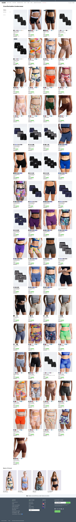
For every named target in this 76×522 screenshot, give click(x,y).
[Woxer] (4, 2)
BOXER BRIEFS (20, 491)
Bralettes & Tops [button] (20, 2)
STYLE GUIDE (31, 506)
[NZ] (43, 505)
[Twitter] (57, 508)
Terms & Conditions (4, 520)
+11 (23, 30)
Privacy (9, 520)
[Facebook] (55, 508)
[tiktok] (63, 508)
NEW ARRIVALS (5, 491)
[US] (43, 504)
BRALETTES (34, 491)
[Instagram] (59, 508)
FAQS (13, 503)
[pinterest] (61, 508)
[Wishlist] (72, 2)
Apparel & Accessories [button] (37, 2)
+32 (38, 372)
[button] (69, 2)
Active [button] (25, 2)
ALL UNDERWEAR (50, 491)
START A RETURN (15, 506)
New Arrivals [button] (9, 2)
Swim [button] (31, 2)
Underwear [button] (14, 2)
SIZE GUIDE (14, 509)
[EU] (43, 507)
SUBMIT (68, 502)
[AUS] (43, 502)
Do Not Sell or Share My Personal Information (18, 520)
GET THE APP (57, 511)
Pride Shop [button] (44, 2)
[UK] (43, 506)
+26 (38, 30)
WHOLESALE (31, 503)
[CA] (43, 503)
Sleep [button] (28, 2)
